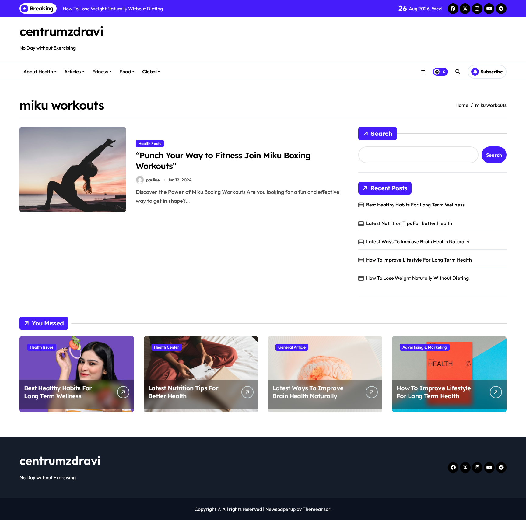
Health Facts (150, 143)
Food (125, 72)
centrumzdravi (61, 31)
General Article (292, 347)
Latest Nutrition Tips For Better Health (409, 223)
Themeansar (316, 509)
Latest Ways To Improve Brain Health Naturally (417, 241)
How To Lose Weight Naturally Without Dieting (417, 278)
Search (381, 133)
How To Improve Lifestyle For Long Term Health (419, 260)
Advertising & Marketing (424, 347)
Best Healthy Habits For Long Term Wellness (415, 205)
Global (149, 72)
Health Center (166, 347)
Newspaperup (280, 509)
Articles (72, 72)
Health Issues (42, 347)
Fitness (100, 72)
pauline (153, 180)
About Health (38, 72)
